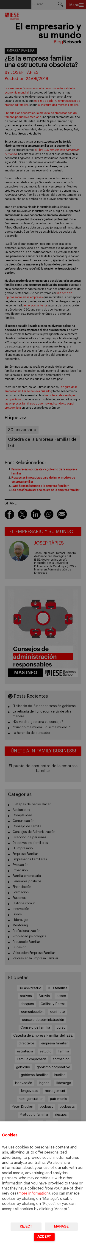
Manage (61, 1226)
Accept (44, 1236)
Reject (26, 1226)
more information (33, 1193)
